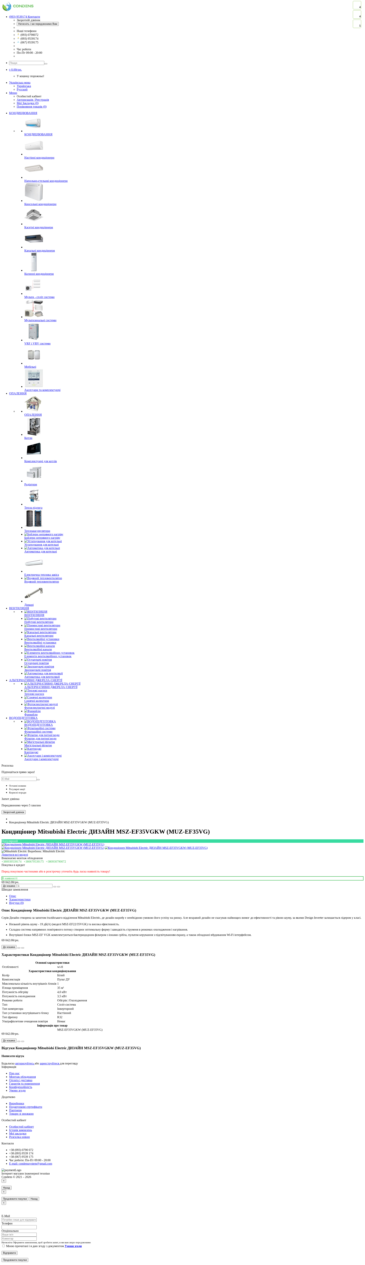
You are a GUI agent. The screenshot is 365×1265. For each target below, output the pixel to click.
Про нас (14, 1073)
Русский (22, 89)
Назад (6, 1187)
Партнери (15, 1110)
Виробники (16, 1103)
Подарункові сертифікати (25, 1106)
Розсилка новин (19, 1137)
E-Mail (6, 1216)
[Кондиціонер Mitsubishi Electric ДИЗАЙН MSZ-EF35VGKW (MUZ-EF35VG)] (53, 844)
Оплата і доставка (20, 1080)
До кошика (9, 885)
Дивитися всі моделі (15, 854)
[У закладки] (54, 886)
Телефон (7, 1223)
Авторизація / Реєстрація (33, 99)
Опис (12, 896)
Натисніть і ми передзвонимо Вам (37, 23)
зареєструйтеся (50, 1063)
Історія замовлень (20, 1130)
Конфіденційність (20, 1087)
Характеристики (20, 899)
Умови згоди (17, 1090)
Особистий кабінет (21, 1126)
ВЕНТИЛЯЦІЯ (19, 608)
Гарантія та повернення (24, 1083)
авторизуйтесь (25, 1063)
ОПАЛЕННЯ (18, 393)
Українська (24, 86)
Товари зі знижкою (21, 1113)
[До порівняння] (58, 886)
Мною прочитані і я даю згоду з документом (43, 1246)
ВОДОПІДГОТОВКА (23, 718)
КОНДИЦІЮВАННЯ (23, 113)
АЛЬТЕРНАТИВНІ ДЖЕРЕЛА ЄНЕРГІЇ (35, 680)
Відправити (9, 1252)
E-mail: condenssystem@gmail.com (30, 1163)
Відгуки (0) (16, 902)
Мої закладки (17, 1133)
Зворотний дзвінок (13, 812)
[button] (15, 69)
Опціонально (10, 1230)
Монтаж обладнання (22, 1076)
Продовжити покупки (15, 1198)
